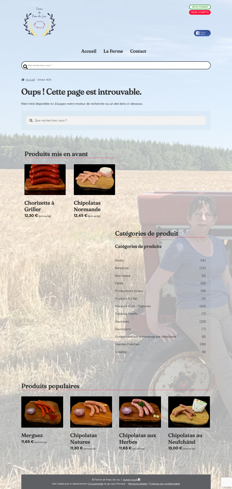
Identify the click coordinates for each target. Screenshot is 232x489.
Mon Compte (200, 12)
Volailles (121, 352)
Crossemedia (95, 483)
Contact (138, 51)
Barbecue (122, 268)
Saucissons (123, 329)
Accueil (88, 51)
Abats (119, 260)
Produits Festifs (126, 314)
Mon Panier (200, 7)
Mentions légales (137, 483)
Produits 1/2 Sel (126, 298)
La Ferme (113, 51)
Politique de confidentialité (165, 483)
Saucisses (122, 321)
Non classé (123, 276)
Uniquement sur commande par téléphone (145, 337)
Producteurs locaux (129, 291)
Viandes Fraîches (127, 344)
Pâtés (119, 283)
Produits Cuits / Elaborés (133, 306)
